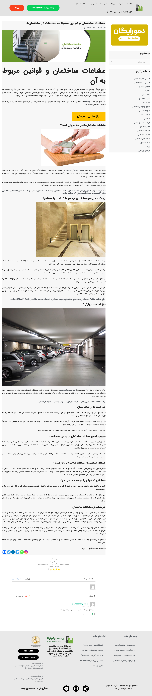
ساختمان (147, 118)
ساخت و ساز (145, 114)
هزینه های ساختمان (142, 138)
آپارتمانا (129, 3)
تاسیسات (146, 102)
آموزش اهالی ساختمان (142, 78)
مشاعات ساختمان (143, 130)
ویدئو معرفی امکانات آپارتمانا (125, 645)
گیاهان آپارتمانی (144, 150)
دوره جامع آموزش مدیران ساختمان (119, 11)
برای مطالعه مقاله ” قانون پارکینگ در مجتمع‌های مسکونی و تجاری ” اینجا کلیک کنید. (71, 401)
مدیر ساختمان (145, 126)
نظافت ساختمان (144, 134)
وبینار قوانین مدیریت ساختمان (124, 660)
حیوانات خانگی (144, 110)
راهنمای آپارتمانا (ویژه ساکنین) (92, 650)
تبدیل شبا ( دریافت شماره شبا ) (92, 655)
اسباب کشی (145, 94)
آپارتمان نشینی (144, 86)
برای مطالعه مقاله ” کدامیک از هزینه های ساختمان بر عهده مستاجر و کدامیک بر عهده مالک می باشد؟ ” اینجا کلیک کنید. (57, 299)
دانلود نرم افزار (80, 3)
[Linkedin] (13, 552)
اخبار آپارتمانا (145, 90)
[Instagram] (26, 552)
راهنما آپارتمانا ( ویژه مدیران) (93, 645)
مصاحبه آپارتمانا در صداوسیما (124, 655)
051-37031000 (28, 657)
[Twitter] (9, 552)
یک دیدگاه (101, 27)
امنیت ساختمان (144, 98)
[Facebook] (4, 552)
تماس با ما (93, 3)
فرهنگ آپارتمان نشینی (142, 122)
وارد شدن (15, 579)
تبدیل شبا (103, 3)
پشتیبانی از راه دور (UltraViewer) (91, 660)
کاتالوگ (120, 3)
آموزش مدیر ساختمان (142, 82)
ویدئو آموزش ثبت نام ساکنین (124, 650)
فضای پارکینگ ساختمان (67, 390)
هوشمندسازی (145, 142)
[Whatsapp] (22, 552)
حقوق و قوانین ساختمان (141, 106)
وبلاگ (112, 3)
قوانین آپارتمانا (98, 665)
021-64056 (28, 651)
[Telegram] (17, 552)
